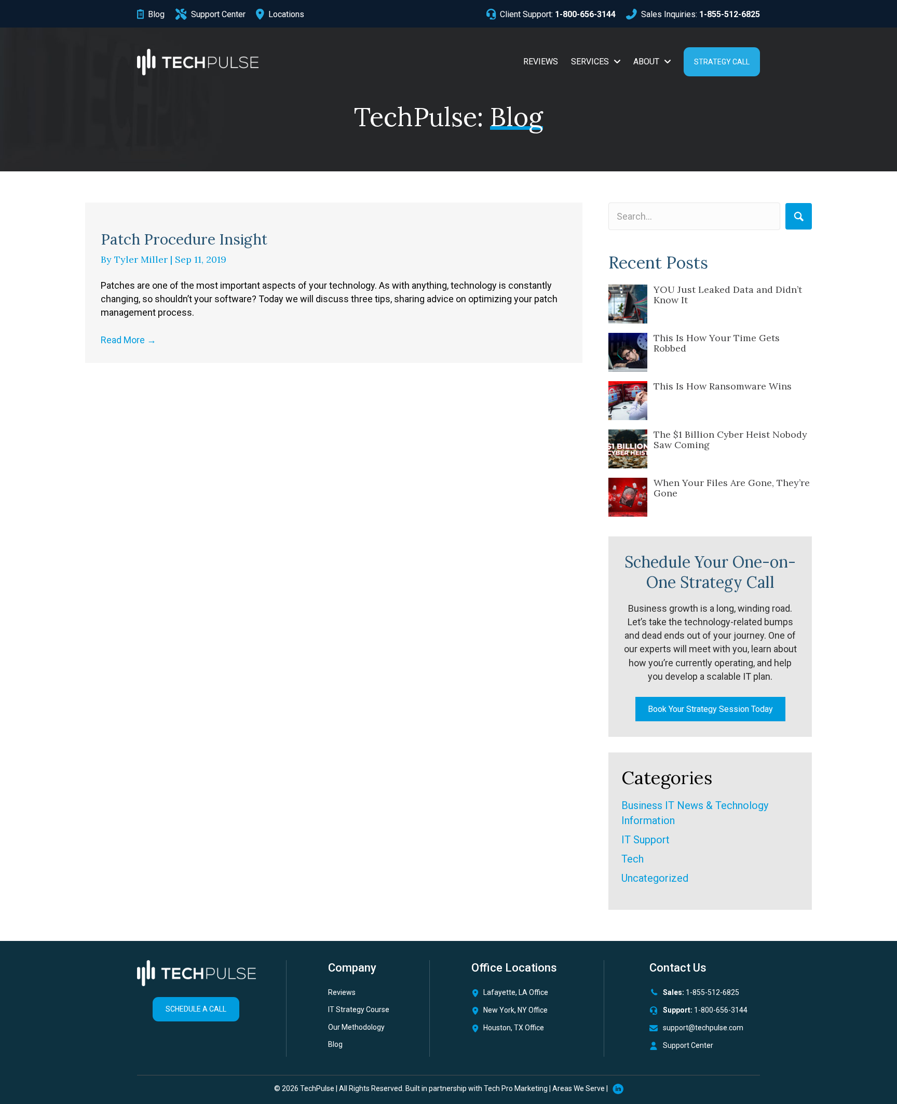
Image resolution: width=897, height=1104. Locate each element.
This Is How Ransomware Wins (723, 386)
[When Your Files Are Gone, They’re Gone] (627, 497)
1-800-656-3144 (721, 1010)
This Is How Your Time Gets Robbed (717, 343)
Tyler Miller (142, 259)
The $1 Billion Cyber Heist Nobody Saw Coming (730, 439)
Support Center (688, 1045)
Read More (128, 339)
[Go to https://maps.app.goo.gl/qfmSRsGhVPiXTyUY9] (524, 995)
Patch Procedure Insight (184, 239)
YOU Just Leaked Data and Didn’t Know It (728, 295)
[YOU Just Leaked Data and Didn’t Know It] (627, 304)
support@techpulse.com (703, 1028)
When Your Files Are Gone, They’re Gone (732, 488)
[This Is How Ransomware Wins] (627, 400)
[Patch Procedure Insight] (333, 210)
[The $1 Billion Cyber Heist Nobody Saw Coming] (627, 448)
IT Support (645, 839)
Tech (632, 859)
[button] (798, 216)
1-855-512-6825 (712, 992)
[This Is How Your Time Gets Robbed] (627, 352)
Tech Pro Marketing (516, 1088)
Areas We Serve (578, 1088)
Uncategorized (654, 878)
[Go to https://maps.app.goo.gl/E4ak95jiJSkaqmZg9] (524, 1030)
